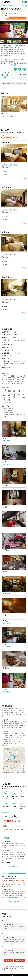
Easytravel (16, 975)
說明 (23, 83)
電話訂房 (14, 164)
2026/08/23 (5, 178)
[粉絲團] (19, 69)
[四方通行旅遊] (7, 2)
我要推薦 (8, 960)
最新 (4, 83)
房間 (9, 83)
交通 (19, 83)
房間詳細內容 (8, 167)
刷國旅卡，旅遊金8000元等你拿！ (17, 18)
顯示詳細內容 (6, 440)
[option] (14, 429)
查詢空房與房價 (7, 164)
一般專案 (4, 171)
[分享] (15, 69)
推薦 (4, 87)
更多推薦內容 (20, 960)
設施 (14, 83)
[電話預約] (24, 69)
